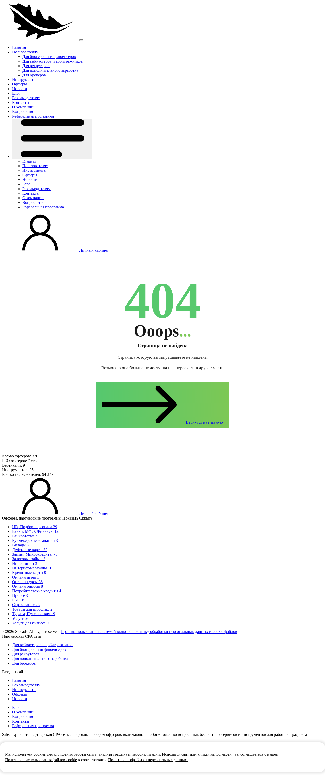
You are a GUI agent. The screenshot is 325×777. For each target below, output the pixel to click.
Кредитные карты (29, 572)
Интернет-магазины (32, 568)
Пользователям (25, 52)
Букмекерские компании (35, 540)
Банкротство (24, 536)
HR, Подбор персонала (34, 527)
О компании (23, 107)
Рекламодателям (26, 98)
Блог (16, 93)
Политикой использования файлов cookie (41, 760)
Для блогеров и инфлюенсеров (49, 56)
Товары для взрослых (32, 609)
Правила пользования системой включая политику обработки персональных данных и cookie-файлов (149, 631)
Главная (19, 47)
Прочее (20, 595)
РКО (18, 600)
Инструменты (24, 79)
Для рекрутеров (36, 66)
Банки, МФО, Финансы (36, 531)
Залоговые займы (28, 559)
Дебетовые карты (29, 550)
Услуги (20, 618)
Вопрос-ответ (24, 111)
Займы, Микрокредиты (34, 554)
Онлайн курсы (27, 582)
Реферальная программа (33, 116)
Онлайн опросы (27, 586)
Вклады (20, 545)
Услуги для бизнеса (30, 623)
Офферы (19, 84)
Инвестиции (24, 563)
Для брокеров (34, 75)
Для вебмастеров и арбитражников (52, 61)
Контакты (20, 102)
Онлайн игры (25, 577)
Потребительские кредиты (36, 591)
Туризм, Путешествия (33, 614)
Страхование (26, 604)
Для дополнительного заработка (50, 70)
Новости (19, 89)
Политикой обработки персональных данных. (148, 760)
